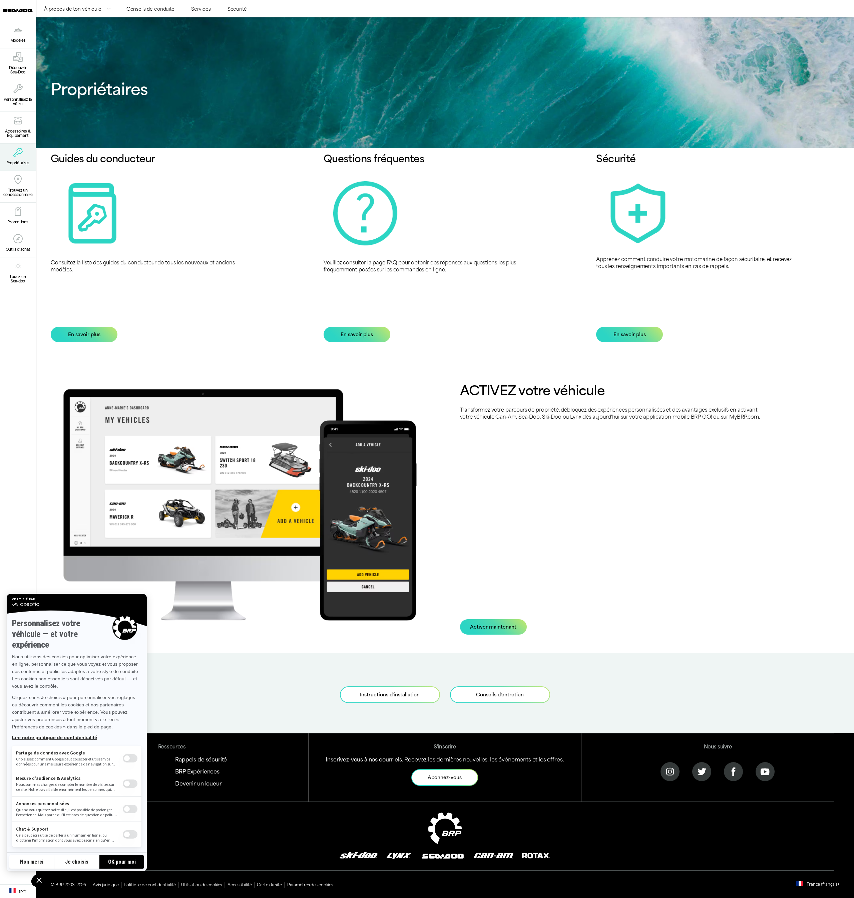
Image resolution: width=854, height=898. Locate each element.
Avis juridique (105, 884)
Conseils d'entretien (500, 694)
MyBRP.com (744, 416)
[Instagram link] (670, 770)
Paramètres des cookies (310, 884)
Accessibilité (240, 884)
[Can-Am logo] (493, 855)
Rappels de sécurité (201, 758)
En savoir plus (84, 334)
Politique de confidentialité (150, 884)
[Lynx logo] (399, 855)
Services (201, 8)
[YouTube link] (765, 770)
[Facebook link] (733, 770)
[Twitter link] (701, 770)
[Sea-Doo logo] (18, 10)
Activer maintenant (493, 626)
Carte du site (269, 884)
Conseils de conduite (150, 8)
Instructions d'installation (390, 694)
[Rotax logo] (536, 855)
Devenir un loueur (198, 782)
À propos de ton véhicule (72, 8)
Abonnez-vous (445, 777)
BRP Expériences (197, 770)
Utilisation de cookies (201, 884)
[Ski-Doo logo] (358, 855)
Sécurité (237, 8)
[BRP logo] (445, 827)
